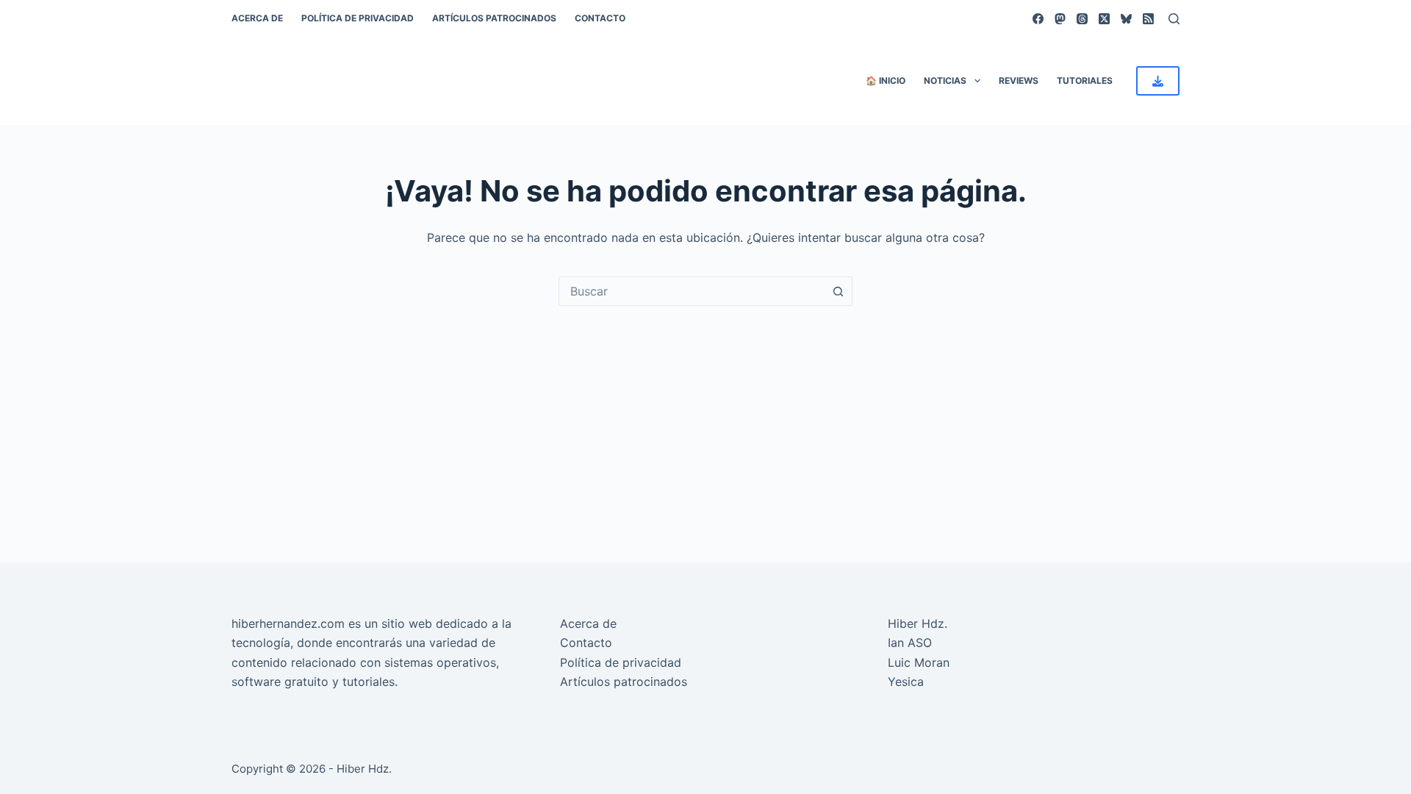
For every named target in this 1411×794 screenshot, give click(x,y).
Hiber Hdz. (917, 623)
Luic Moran (918, 662)
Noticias (945, 80)
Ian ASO (910, 642)
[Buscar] (1174, 18)
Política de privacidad (357, 18)
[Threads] (1082, 18)
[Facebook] (1038, 18)
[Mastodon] (1060, 18)
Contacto (600, 18)
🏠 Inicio (885, 80)
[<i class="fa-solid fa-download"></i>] (1158, 81)
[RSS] (1148, 18)
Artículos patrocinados (494, 18)
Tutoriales (1085, 80)
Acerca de (257, 18)
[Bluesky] (1126, 18)
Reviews (1018, 80)
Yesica (906, 681)
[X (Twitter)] (1104, 18)
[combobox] (691, 291)
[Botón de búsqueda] (838, 291)
